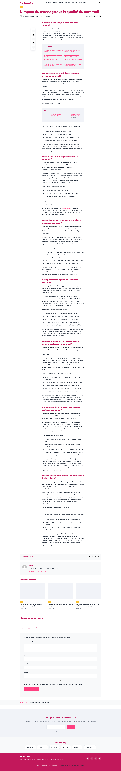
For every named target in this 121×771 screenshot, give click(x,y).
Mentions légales (62, 765)
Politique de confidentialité (73, 765)
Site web (32, 571)
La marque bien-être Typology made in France (56, 116)
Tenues (67, 2)
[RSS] (95, 758)
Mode (55, 2)
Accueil (21, 702)
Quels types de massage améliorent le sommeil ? (53, 55)
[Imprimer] (100, 16)
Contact (82, 765)
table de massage (66, 208)
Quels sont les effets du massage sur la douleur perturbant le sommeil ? (73, 60)
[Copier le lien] (97, 16)
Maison (74, 2)
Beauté (48, 2)
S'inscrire (70, 727)
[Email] (99, 758)
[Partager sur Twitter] (33, 39)
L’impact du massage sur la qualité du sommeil (53, 51)
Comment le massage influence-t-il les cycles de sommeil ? (72, 51)
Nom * (25, 655)
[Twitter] (94, 16)
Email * (26, 664)
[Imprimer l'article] (33, 47)
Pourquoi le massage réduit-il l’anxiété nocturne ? (51, 60)
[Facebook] (91, 16)
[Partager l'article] (33, 31)
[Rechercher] (100, 2)
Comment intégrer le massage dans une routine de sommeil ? (53, 65)
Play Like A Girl (27, 3)
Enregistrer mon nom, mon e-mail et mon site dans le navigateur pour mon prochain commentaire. (53, 684)
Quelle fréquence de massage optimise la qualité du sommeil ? (71, 55)
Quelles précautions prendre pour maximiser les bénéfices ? (72, 65)
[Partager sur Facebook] (33, 35)
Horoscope (82, 2)
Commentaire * (28, 641)
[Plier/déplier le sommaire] (81, 46)
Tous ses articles (42, 571)
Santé (61, 2)
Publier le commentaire (31, 689)
